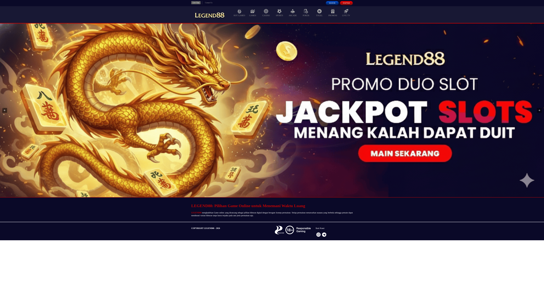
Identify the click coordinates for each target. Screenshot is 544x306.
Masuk (332, 3)
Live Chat (196, 3)
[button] (4, 110)
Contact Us (208, 3)
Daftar (346, 3)
